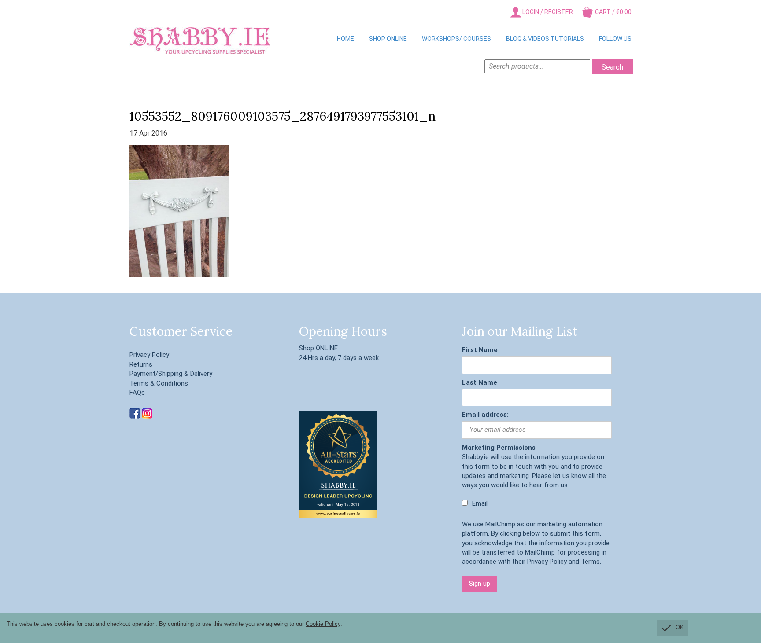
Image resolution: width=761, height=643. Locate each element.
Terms (590, 562)
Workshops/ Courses (456, 38)
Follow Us (615, 38)
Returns (140, 364)
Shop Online (388, 38)
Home (345, 38)
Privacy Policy (149, 355)
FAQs (137, 393)
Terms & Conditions (158, 383)
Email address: (485, 415)
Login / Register (547, 11)
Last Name (479, 382)
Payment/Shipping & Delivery (170, 374)
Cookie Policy (323, 624)
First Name (480, 350)
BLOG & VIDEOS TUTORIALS (545, 38)
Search (612, 67)
